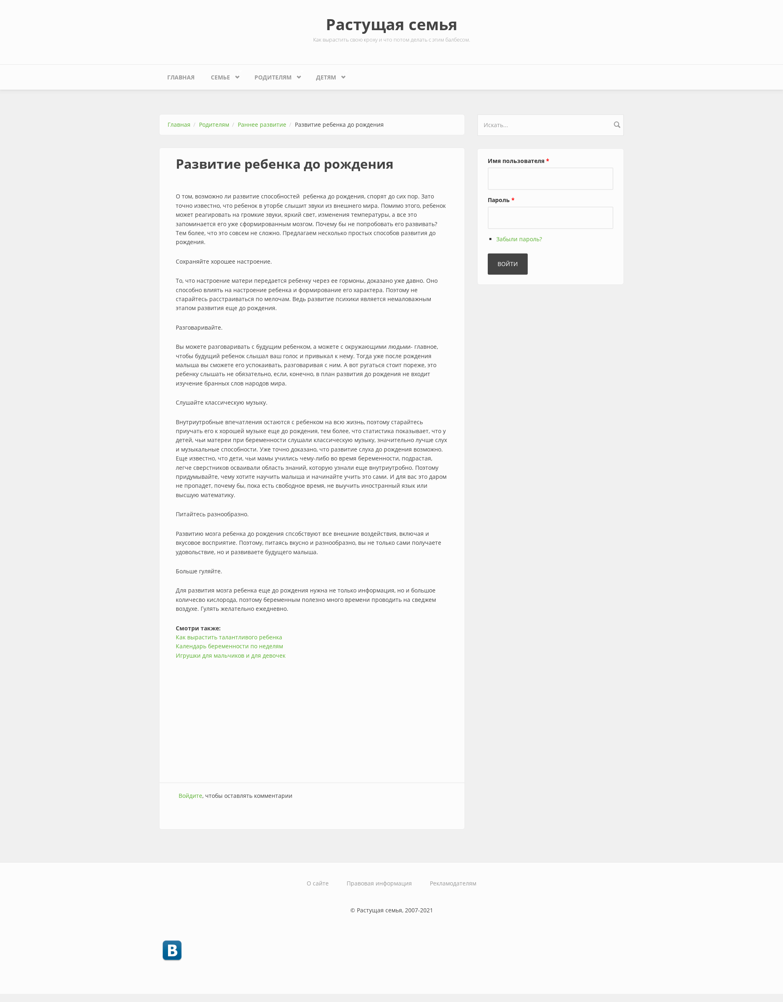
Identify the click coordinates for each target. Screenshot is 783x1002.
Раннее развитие (262, 124)
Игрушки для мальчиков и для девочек (230, 655)
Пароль (501, 200)
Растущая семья (392, 24)
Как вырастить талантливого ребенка (229, 637)
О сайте (318, 883)
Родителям (269, 75)
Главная (181, 77)
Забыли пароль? (519, 239)
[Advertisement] (312, 717)
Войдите (190, 795)
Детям (322, 75)
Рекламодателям (453, 883)
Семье (216, 75)
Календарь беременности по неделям (229, 646)
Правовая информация (379, 883)
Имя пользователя (518, 161)
